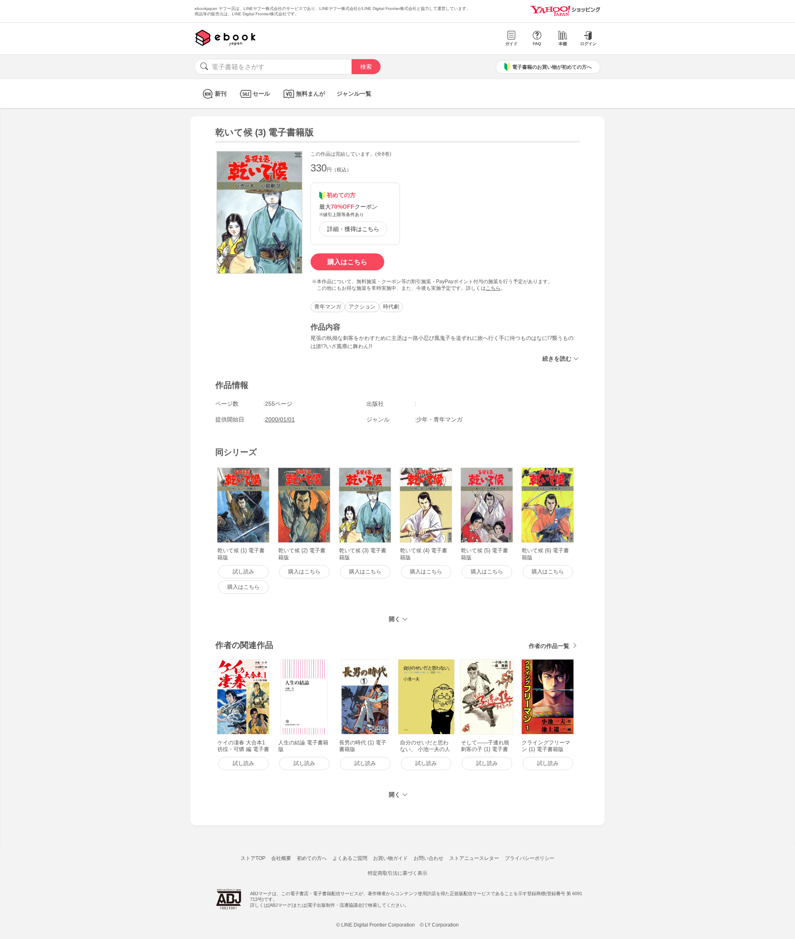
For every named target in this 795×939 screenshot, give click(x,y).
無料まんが (310, 93)
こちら (493, 288)
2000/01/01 (280, 419)
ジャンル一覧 (354, 93)
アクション (362, 306)
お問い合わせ (428, 858)
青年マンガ (327, 306)
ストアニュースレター (474, 858)
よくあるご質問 (349, 858)
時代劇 (391, 306)
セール (261, 93)
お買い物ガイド (390, 858)
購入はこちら (347, 261)
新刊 (220, 93)
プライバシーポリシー (529, 858)
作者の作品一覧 (549, 646)
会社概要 (281, 858)
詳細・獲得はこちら (353, 229)
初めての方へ (312, 858)
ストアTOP (253, 858)
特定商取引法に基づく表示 (397, 873)
